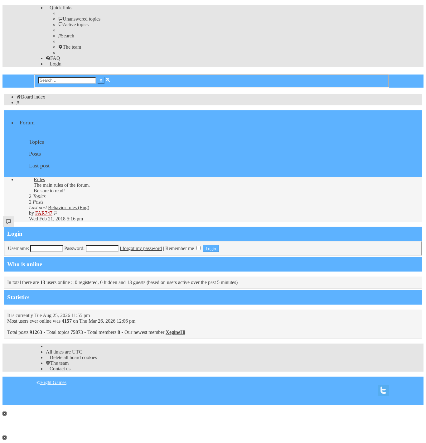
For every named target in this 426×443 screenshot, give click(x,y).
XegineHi (175, 332)
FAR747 (43, 213)
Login (14, 233)
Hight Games (53, 382)
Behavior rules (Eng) (68, 207)
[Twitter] (383, 392)
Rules (39, 179)
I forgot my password (141, 248)
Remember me (180, 248)
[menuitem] (79, 19)
